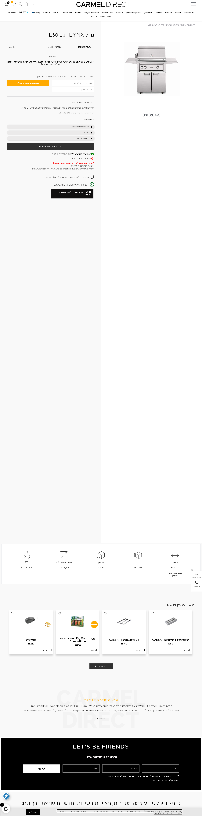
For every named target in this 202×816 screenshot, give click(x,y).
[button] (196, 576)
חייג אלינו (196, 586)
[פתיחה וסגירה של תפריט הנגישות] (6, 796)
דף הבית (191, 25)
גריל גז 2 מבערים (172, 25)
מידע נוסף (124, 650)
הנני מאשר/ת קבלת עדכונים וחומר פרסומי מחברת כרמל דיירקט (142, 776)
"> (151, 70)
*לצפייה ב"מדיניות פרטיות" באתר (165, 780)
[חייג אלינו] (196, 582)
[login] (33, 4)
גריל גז (183, 25)
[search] (20, 4)
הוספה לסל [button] (170, 650)
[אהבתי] (152, 613)
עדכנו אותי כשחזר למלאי (27, 83)
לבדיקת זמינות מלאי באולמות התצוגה (75, 193)
